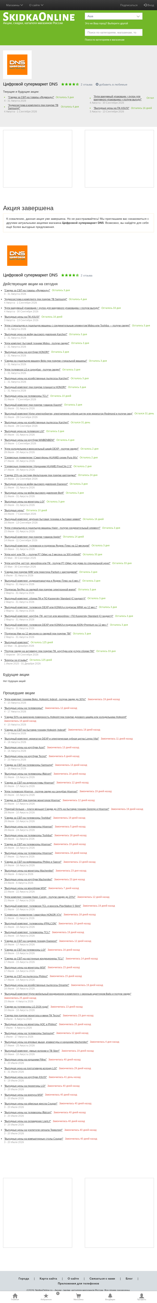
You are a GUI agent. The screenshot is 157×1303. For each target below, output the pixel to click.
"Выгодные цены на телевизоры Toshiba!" (28, 835)
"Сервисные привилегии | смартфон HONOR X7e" (33, 914)
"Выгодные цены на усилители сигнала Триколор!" (33, 1130)
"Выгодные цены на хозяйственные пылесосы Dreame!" (36, 985)
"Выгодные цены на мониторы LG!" (24, 501)
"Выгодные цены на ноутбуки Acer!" (24, 747)
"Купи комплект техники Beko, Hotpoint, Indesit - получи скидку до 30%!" (45, 699)
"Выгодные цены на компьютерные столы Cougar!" (33, 1138)
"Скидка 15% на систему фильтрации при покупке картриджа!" (40, 475)
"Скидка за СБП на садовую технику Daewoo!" (30, 941)
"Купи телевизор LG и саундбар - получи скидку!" (32, 369)
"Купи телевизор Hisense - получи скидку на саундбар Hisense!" (41, 791)
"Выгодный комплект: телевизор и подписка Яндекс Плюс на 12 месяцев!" (47, 545)
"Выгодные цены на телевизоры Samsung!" (29, 1033)
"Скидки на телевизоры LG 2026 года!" (26, 1006)
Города (24, 1278)
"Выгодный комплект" (16, 642)
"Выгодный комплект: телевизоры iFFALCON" (30, 923)
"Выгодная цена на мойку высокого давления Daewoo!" (36, 484)
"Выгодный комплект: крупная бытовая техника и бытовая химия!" (42, 519)
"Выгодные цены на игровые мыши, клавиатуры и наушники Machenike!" (46, 1042)
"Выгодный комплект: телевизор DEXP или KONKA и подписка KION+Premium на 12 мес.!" (56, 624)
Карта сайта (48, 1278)
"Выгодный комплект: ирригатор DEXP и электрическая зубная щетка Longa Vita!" (51, 738)
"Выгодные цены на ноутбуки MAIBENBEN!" (29, 440)
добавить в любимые (113, 84)
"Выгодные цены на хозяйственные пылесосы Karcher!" (36, 378)
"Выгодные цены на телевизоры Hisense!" (28, 826)
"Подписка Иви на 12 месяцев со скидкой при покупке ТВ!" (37, 633)
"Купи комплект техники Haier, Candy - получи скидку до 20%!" (39, 897)
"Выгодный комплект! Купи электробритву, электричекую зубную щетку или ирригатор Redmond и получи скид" (68, 413)
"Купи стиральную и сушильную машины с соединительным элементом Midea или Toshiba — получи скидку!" (67, 325)
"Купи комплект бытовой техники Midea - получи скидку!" (36, 343)
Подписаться (129, 5)
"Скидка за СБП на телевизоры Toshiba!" (27, 817)
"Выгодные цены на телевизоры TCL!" (26, 396)
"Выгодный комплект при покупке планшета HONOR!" (35, 387)
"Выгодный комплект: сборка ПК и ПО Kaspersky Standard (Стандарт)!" (45, 598)
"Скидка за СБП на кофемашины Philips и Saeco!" (33, 862)
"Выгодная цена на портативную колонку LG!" (30, 1068)
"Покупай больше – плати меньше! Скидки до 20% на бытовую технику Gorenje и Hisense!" (56, 809)
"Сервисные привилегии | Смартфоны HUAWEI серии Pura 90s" (41, 457)
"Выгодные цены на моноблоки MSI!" (25, 888)
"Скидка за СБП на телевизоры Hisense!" (28, 844)
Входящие (110, 1299)
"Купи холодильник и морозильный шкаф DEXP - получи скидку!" (41, 448)
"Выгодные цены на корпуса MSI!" (23, 1094)
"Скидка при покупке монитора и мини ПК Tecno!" (32, 1015)
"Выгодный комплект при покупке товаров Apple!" (32, 537)
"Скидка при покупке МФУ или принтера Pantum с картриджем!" (40, 572)
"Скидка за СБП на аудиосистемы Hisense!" (29, 782)
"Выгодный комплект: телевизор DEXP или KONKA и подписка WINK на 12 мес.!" (50, 607)
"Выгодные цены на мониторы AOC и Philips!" (30, 1024)
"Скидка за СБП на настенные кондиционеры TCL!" (34, 958)
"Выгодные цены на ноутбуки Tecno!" (25, 756)
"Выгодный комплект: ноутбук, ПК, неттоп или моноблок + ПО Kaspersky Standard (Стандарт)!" (58, 616)
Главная (15, 1299)
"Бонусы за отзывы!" (16, 660)
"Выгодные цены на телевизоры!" (23, 708)
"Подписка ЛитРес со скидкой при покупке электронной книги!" (40, 589)
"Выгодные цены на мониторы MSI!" (25, 967)
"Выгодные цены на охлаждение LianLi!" (27, 1121)
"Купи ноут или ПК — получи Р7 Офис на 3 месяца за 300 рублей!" (42, 554)
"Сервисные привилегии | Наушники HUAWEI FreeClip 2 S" (38, 466)
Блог (129, 1278)
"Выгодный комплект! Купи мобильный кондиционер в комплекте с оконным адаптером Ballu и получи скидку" (67, 993)
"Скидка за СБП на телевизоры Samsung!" (28, 765)
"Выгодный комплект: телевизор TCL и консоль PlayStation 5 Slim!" (42, 906)
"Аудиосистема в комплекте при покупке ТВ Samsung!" (33, 107)
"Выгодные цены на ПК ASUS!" (111, 108)
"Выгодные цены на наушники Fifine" (25, 1059)
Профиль (141, 1299)
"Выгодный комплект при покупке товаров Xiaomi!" (33, 405)
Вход (150, 5)
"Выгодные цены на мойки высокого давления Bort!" (34, 492)
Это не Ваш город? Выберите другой (106, 23)
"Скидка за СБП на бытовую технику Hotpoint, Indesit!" (35, 730)
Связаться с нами (102, 1278)
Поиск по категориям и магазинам (104, 39)
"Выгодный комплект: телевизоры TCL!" (27, 932)
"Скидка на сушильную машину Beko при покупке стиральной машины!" (45, 360)
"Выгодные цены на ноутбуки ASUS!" (25, 1077)
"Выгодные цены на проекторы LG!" (25, 1086)
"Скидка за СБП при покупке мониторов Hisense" (32, 800)
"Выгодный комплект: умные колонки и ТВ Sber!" (32, 1050)
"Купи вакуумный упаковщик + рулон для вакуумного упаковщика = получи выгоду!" (118, 98)
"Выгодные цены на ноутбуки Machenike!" (28, 879)
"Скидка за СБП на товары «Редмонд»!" (31, 97)
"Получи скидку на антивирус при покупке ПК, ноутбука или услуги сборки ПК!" (49, 651)
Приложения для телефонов (78, 1283)
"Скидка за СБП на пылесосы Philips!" (26, 976)
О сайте (73, 1278)
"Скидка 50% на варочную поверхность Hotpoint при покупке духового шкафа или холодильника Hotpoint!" (65, 717)
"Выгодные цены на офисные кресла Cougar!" (30, 1103)
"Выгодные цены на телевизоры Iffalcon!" (28, 773)
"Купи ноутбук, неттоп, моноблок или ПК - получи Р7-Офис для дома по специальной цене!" (57, 563)
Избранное (50, 1297)
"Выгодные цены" (14, 510)
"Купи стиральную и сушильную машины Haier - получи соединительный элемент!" (52, 528)
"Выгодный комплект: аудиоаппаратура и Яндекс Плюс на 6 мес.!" (42, 580)
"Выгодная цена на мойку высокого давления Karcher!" (35, 334)
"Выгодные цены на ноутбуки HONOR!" (26, 352)
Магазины (78, 1299)
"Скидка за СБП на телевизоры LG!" (25, 949)
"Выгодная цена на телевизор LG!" (24, 431)
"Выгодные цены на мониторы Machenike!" (29, 870)
